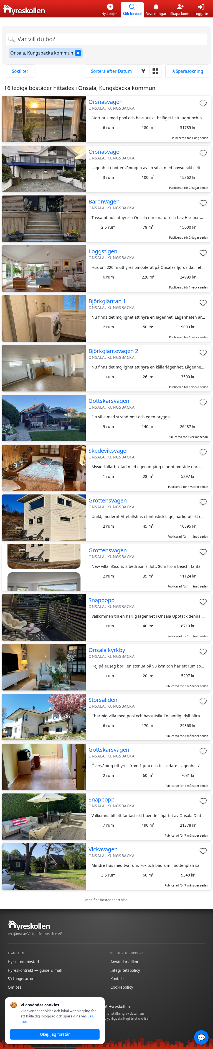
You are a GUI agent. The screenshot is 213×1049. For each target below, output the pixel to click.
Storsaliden (102, 699)
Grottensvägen (107, 500)
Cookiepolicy (121, 987)
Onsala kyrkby (106, 650)
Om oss (15, 987)
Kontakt (117, 978)
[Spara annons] (203, 103)
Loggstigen (102, 251)
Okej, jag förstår (55, 1034)
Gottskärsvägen (108, 400)
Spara (187, 71)
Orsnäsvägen (105, 101)
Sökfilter (20, 71)
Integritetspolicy (125, 970)
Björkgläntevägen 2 (113, 351)
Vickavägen (103, 849)
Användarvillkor (124, 961)
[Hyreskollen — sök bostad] (24, 10)
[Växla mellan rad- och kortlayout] (155, 71)
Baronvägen (104, 201)
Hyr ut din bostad (23, 961)
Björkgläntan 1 (107, 301)
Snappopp (101, 600)
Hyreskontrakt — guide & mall (35, 970)
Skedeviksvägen (109, 450)
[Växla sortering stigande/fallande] (143, 71)
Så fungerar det (22, 978)
